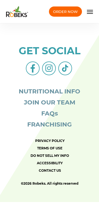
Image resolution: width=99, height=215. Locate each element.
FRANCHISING (49, 124)
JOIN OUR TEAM (49, 102)
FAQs (49, 113)
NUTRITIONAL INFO (49, 91)
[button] (90, 11)
